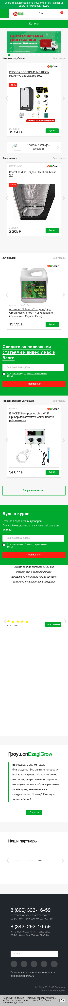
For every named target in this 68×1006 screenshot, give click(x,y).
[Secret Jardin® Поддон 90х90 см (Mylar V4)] (34, 203)
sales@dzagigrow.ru (22, 976)
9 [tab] (49, 55)
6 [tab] (34, 55)
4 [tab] (24, 55)
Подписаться (34, 384)
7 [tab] (39, 55)
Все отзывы (53, 625)
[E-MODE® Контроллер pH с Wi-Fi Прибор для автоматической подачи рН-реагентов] (34, 447)
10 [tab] (53, 55)
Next (64, 98)
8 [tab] (44, 55)
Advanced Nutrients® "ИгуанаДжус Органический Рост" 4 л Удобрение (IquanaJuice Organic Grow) (31, 313)
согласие (17, 373)
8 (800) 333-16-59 (31, 910)
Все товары (59, 158)
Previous (4, 98)
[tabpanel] (34, 42)
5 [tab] (29, 55)
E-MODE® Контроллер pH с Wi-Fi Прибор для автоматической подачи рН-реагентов (31, 417)
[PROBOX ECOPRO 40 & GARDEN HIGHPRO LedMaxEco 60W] (34, 103)
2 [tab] (14, 55)
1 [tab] (9, 55)
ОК (62, 1000)
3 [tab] (19, 55)
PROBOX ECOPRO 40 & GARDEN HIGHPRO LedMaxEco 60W (29, 74)
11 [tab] (58, 55)
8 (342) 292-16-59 (31, 927)
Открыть (34, 812)
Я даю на (27, 375)
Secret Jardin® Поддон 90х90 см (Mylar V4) (32, 174)
